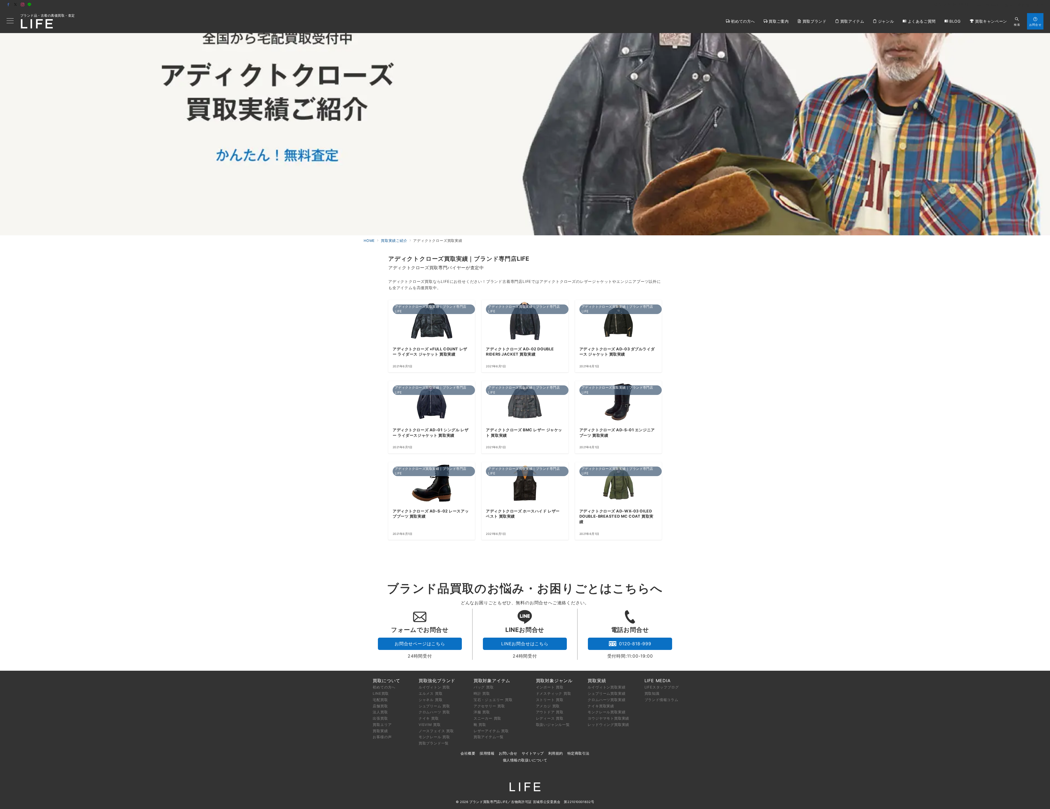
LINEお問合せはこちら (525, 643)
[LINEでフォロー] (29, 5)
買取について (386, 680)
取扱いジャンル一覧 (553, 724)
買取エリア (382, 724)
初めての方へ (384, 687)
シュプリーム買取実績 (606, 693)
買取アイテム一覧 (489, 737)
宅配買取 (380, 699)
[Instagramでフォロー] (23, 5)
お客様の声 (382, 737)
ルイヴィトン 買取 (434, 687)
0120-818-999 (635, 643)
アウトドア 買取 (550, 712)
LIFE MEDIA (657, 680)
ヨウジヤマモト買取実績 (608, 718)
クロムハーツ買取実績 (606, 699)
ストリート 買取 (550, 699)
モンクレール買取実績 (606, 712)
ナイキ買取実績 (601, 706)
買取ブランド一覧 (434, 743)
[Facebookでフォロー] (8, 5)
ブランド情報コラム (661, 699)
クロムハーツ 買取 (434, 712)
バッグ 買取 (484, 687)
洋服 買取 (482, 712)
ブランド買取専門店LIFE (488, 802)
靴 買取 (480, 724)
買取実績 (380, 731)
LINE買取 (381, 693)
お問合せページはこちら (420, 643)
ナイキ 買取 (429, 718)
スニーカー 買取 (487, 718)
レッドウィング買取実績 (608, 724)
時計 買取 (482, 693)
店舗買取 (380, 706)
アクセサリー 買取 (489, 706)
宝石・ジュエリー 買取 (493, 699)
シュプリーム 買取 (434, 706)
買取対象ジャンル (554, 680)
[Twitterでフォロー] (16, 5)
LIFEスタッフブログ (661, 687)
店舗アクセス (1032, 5)
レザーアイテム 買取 (491, 731)
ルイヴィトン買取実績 (606, 687)
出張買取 (380, 718)
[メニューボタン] (10, 21)
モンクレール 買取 (434, 737)
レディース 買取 (550, 718)
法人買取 (380, 712)
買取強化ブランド (437, 680)
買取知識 (652, 693)
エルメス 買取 (431, 693)
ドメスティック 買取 (553, 693)
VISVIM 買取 (430, 724)
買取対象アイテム (492, 680)
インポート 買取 (550, 687)
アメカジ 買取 (548, 706)
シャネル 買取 (431, 699)
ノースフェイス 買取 (436, 731)
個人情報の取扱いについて (525, 760)
